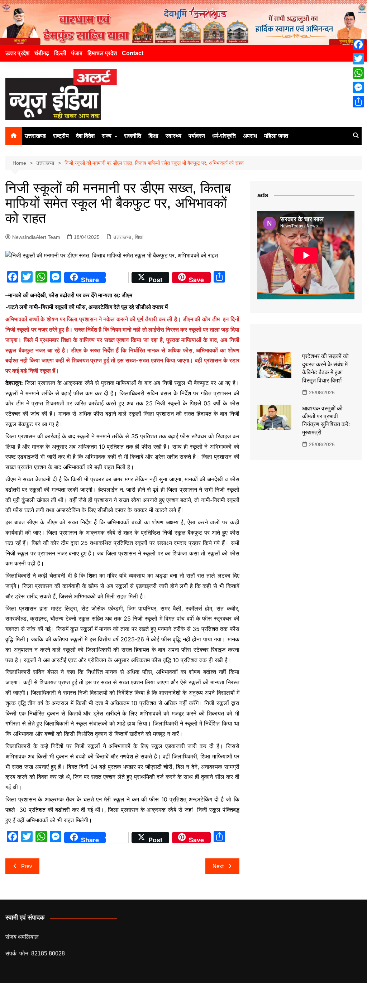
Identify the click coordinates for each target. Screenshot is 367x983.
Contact (132, 53)
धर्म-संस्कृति (224, 136)
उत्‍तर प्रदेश (17, 53)
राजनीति (132, 136)
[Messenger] (358, 87)
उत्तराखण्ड (35, 136)
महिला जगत (276, 136)
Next (218, 866)
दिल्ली (60, 53)
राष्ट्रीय (61, 136)
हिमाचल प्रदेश (102, 53)
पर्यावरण (197, 136)
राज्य (106, 136)
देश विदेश (85, 136)
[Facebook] (358, 44)
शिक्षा (153, 136)
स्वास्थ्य (173, 136)
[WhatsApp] (358, 73)
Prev (26, 866)
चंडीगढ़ (41, 53)
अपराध (250, 136)
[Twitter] (358, 59)
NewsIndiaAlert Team (36, 237)
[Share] (358, 102)
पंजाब (76, 53)
